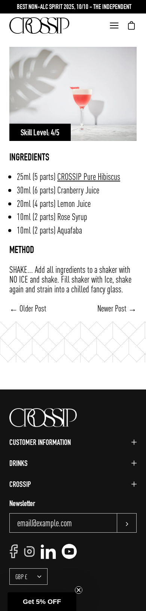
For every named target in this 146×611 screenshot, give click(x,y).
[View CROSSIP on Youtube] (69, 551)
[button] (41, 601)
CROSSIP (20, 484)
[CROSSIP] (39, 25)
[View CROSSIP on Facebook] (13, 551)
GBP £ (21, 576)
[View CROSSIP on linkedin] (48, 551)
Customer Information (40, 442)
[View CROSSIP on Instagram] (29, 551)
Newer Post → (117, 308)
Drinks (18, 463)
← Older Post (27, 308)
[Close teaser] (78, 590)
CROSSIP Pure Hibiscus (88, 176)
